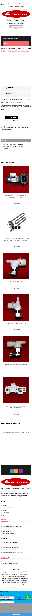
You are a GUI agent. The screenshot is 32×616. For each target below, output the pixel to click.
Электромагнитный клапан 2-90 (16, 323)
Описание (5, 140)
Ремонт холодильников (8, 524)
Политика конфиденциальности (11, 561)
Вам (8, 595)
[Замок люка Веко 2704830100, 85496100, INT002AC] (16, 390)
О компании (6, 512)
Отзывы (4, 510)
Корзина (17, 6)
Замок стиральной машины (14, 127)
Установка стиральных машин (10, 542)
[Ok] (16, 471)
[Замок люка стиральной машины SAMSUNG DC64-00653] (16, 179)
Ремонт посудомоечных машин (10, 529)
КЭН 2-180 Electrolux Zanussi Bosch (16, 365)
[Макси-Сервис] (16, 14)
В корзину (12, 117)
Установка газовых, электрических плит (13, 552)
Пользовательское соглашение (10, 563)
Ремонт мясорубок (7, 531)
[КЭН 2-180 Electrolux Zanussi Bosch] (16, 348)
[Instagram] (21, 471)
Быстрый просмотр (19, 184)
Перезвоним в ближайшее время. (10, 595)
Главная (3, 48)
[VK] (12, 471)
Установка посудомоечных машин (11, 547)
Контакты (5, 515)
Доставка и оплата (7, 507)
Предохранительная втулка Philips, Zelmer (16, 432)
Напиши (17, 614)
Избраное (10, 6)
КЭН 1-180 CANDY (16, 282)
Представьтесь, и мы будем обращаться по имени (13, 599)
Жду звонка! (18, 597)
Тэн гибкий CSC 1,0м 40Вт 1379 (28, 98)
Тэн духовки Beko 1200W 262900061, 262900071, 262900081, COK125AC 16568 (30, 98)
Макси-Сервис (11, 48)
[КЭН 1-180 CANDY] (16, 266)
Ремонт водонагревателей (9, 533)
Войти (22, 6)
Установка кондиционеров (9, 549)
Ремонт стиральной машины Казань (12, 526)
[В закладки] (13, 184)
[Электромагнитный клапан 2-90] (16, 307)
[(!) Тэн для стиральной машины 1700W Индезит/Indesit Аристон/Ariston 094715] (16, 222)
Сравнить (6, 120)
